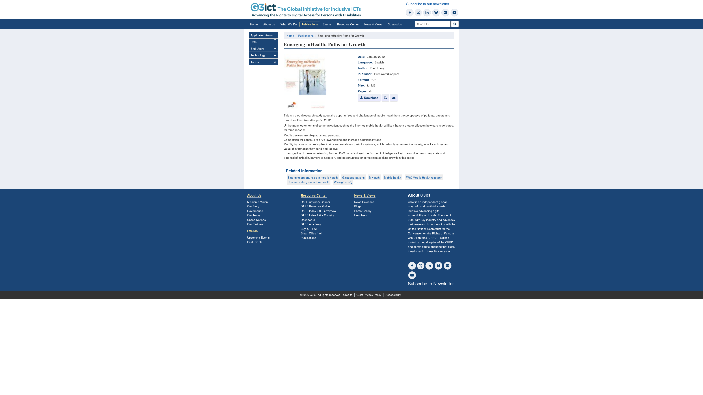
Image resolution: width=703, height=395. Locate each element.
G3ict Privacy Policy (368, 295)
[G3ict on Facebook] (410, 13)
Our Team (253, 215)
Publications (310, 24)
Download (370, 97)
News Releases (364, 202)
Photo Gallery (362, 211)
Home (254, 24)
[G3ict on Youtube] (454, 13)
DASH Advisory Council (315, 202)
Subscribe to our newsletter (427, 3)
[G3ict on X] (418, 13)
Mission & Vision (257, 202)
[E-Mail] (394, 97)
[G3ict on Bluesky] (436, 13)
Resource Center (348, 24)
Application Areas (262, 35)
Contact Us (395, 24)
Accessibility (393, 295)
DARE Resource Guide (315, 206)
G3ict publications (353, 177)
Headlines (360, 215)
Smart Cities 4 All (311, 233)
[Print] (385, 97)
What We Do (288, 24)
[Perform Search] (455, 24)
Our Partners (255, 224)
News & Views (373, 24)
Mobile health (392, 177)
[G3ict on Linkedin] (427, 13)
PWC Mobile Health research (424, 177)
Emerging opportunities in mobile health (313, 177)
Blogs (357, 206)
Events (327, 24)
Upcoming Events (258, 237)
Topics (255, 62)
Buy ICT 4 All (309, 229)
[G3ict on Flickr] (445, 13)
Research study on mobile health (309, 182)
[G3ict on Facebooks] (412, 266)
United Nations (256, 220)
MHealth (374, 177)
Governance (255, 211)
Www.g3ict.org (343, 182)
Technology (258, 55)
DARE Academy (311, 224)
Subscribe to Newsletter (431, 283)
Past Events (254, 242)
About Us (269, 24)
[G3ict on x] (420, 266)
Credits (347, 295)
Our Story (253, 206)
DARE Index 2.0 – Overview (318, 211)
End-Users (257, 48)
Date (254, 42)
